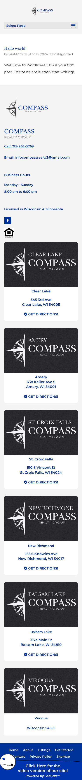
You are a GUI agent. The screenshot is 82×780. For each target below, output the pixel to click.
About (28, 750)
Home (13, 750)
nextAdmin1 (18, 54)
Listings (44, 750)
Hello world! (15, 48)
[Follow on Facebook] (7, 220)
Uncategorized (61, 54)
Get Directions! (43, 314)
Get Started (64, 750)
